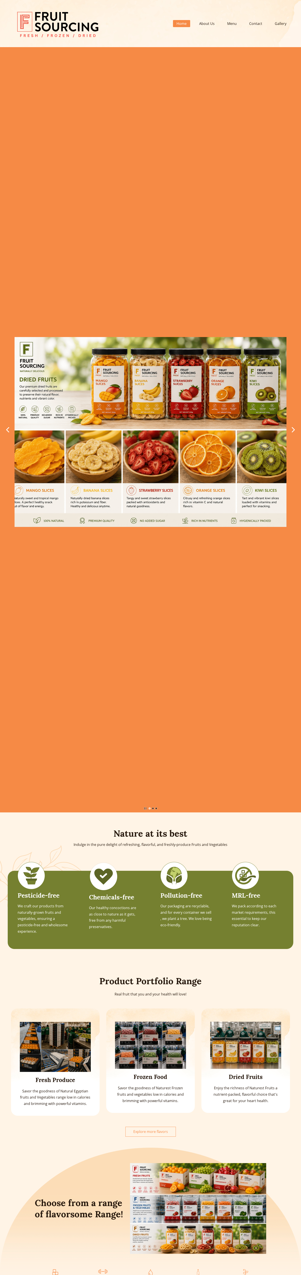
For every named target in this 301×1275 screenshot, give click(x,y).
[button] (7, 429)
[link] (55, 1272)
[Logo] (57, 23)
